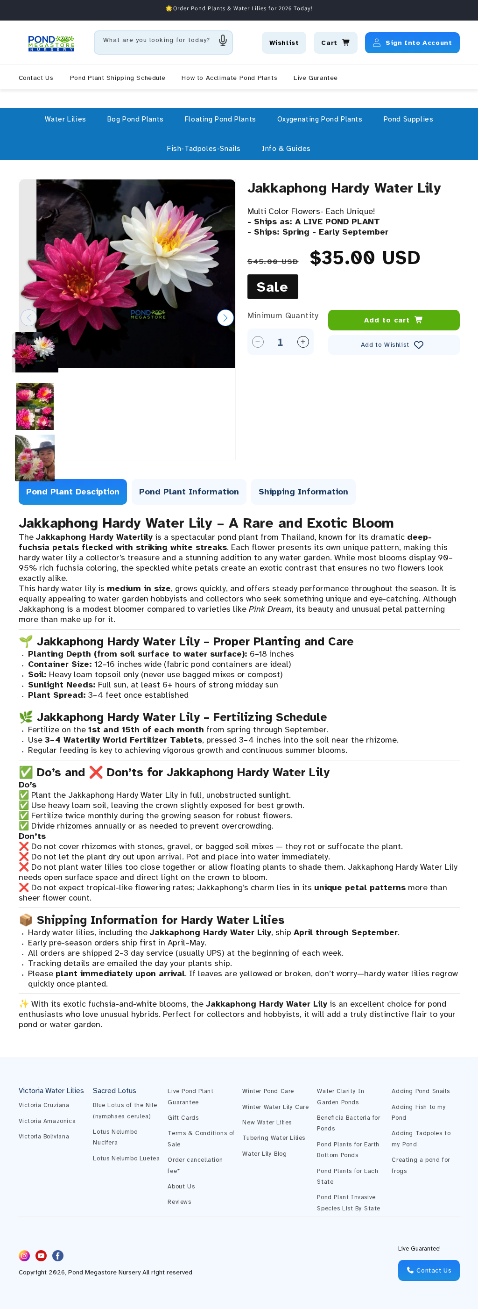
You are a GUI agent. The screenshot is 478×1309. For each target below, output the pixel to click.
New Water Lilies (267, 1122)
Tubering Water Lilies (273, 1138)
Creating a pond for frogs (421, 1165)
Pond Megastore (92, 1272)
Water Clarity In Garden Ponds (341, 1096)
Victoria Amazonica (47, 1121)
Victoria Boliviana (44, 1136)
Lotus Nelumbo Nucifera (115, 1137)
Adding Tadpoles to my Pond (421, 1139)
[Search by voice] (223, 40)
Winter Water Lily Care (275, 1107)
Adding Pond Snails (421, 1091)
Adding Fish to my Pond (419, 1112)
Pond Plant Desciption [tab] (73, 491)
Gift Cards (183, 1118)
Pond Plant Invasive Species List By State (348, 1203)
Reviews (179, 1202)
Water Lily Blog (264, 1154)
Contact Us (433, 1270)
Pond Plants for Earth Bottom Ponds (348, 1150)
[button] (65, 119)
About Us (181, 1186)
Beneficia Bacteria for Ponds (348, 1123)
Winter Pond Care (268, 1091)
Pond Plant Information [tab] (189, 491)
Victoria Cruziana (44, 1105)
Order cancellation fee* (195, 1165)
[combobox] (163, 42)
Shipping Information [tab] (303, 491)
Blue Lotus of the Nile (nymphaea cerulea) (125, 1111)
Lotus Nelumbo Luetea (126, 1158)
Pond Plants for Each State (347, 1176)
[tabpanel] (239, 772)
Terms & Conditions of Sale (201, 1139)
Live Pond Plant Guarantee (190, 1096)
